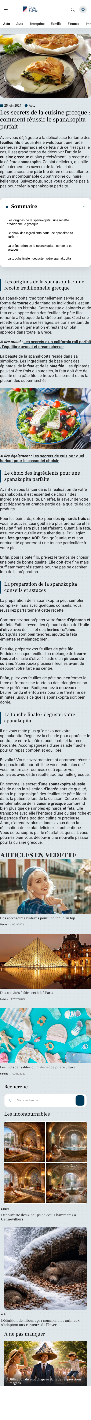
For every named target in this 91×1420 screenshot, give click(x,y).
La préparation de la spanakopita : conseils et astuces (39, 247)
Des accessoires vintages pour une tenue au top (37, 918)
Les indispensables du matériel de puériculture (37, 1067)
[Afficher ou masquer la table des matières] (61, 206)
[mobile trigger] (7, 9)
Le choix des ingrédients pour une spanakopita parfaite (40, 235)
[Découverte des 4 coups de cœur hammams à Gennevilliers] (45, 1162)
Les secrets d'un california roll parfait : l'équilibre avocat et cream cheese (45, 344)
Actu (32, 105)
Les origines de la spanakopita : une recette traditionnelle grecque (38, 222)
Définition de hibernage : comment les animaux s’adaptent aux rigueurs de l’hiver (40, 1322)
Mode (3, 924)
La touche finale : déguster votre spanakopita (39, 258)
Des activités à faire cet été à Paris (26, 992)
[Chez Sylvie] (30, 9)
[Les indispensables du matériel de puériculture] (45, 1035)
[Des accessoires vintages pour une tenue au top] (45, 886)
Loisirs (4, 999)
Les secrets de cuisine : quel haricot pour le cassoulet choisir (42, 458)
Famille (4, 1074)
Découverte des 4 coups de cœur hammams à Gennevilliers (38, 1217)
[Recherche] (73, 9)
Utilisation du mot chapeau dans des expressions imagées (44, 1381)
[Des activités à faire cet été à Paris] (45, 961)
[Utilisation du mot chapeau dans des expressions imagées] (45, 1368)
